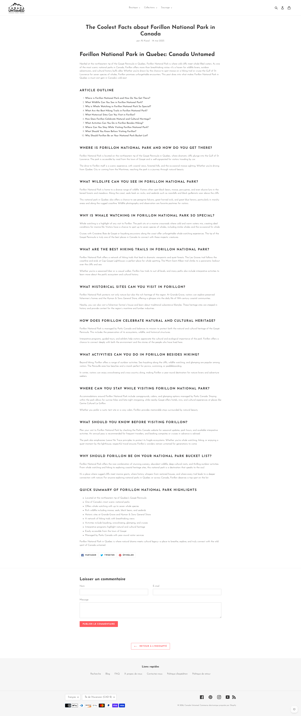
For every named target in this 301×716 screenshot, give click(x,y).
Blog (108, 674)
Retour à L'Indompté (153, 646)
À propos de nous (133, 674)
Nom (82, 586)
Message (84, 600)
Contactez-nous (154, 674)
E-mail (156, 586)
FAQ (117, 674)
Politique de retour (201, 674)
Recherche (95, 674)
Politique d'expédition (177, 674)
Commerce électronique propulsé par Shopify (218, 705)
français (72, 697)
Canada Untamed (192, 705)
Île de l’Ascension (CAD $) (98, 697)
